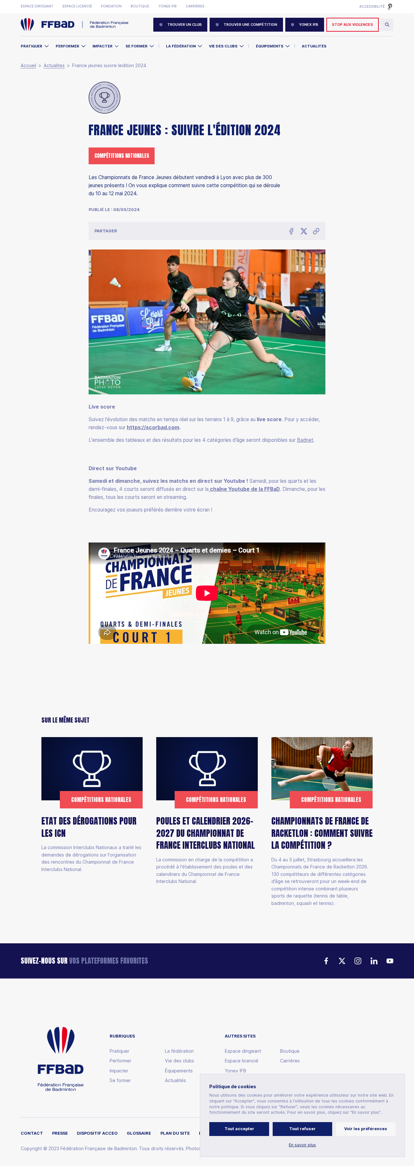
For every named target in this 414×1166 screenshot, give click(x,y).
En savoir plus (302, 1145)
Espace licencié (77, 6)
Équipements (269, 46)
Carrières (195, 6)
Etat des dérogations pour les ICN (88, 827)
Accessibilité (372, 7)
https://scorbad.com (153, 428)
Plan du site (175, 1133)
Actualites (54, 65)
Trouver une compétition (250, 24)
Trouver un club (184, 24)
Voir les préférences (365, 1128)
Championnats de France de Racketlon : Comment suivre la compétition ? (322, 833)
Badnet (305, 440)
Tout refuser (302, 1128)
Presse (60, 1133)
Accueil (28, 65)
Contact (32, 1133)
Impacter (103, 46)
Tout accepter (239, 1128)
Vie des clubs (223, 46)
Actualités (314, 46)
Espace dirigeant (37, 6)
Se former (136, 46)
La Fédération (181, 46)
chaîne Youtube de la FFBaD (244, 489)
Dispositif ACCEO (97, 1133)
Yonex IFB (167, 6)
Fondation (111, 6)
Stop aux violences (352, 24)
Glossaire (139, 1133)
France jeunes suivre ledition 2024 (109, 65)
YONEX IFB (308, 24)
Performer (67, 46)
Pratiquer (31, 46)
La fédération (179, 1051)
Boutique (140, 6)
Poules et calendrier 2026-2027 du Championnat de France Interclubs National (205, 833)
